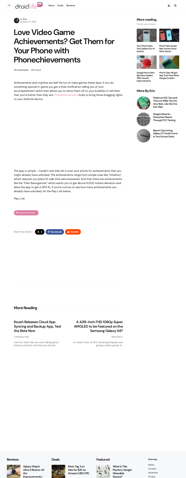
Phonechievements (66, 95)
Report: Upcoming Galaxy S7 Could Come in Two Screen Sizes (165, 133)
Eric (25, 19)
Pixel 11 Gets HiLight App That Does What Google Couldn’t (169, 76)
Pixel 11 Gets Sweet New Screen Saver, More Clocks (168, 49)
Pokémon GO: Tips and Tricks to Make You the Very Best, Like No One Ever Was (165, 102)
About (151, 464)
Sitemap (152, 459)
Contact (152, 468)
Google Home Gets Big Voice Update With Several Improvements (145, 77)
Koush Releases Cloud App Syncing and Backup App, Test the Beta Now (37, 326)
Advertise (153, 472)
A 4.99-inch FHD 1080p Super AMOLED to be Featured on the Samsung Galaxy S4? (98, 326)
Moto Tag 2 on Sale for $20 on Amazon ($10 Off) (78, 470)
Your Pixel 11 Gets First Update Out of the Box (146, 49)
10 (21, 70)
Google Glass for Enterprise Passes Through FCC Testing (164, 117)
